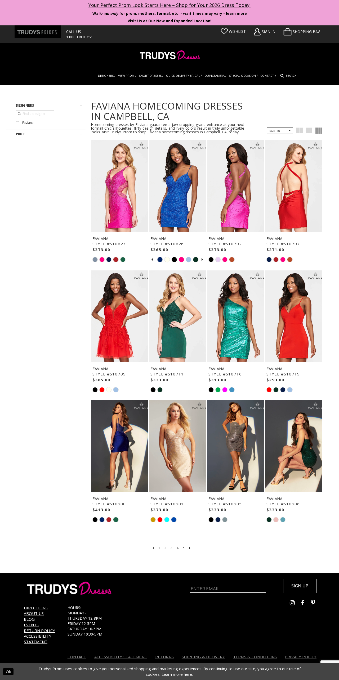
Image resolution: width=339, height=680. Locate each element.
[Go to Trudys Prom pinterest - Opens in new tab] (315, 603)
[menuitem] (301, 32)
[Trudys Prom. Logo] (169, 56)
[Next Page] (190, 548)
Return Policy (39, 630)
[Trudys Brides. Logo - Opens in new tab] (38, 31)
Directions (36, 607)
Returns (164, 656)
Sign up (299, 586)
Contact (77, 656)
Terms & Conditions (255, 656)
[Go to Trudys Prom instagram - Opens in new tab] (295, 603)
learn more (236, 13)
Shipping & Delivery (203, 656)
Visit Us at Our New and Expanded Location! (169, 20)
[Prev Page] (153, 548)
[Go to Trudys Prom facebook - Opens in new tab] (306, 603)
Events (31, 624)
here (188, 674)
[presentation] (119, 186)
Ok (8, 671)
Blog (29, 619)
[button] (301, 32)
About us (34, 613)
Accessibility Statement (37, 638)
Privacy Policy (300, 656)
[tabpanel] (159, 259)
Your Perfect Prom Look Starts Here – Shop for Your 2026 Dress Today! (169, 5)
